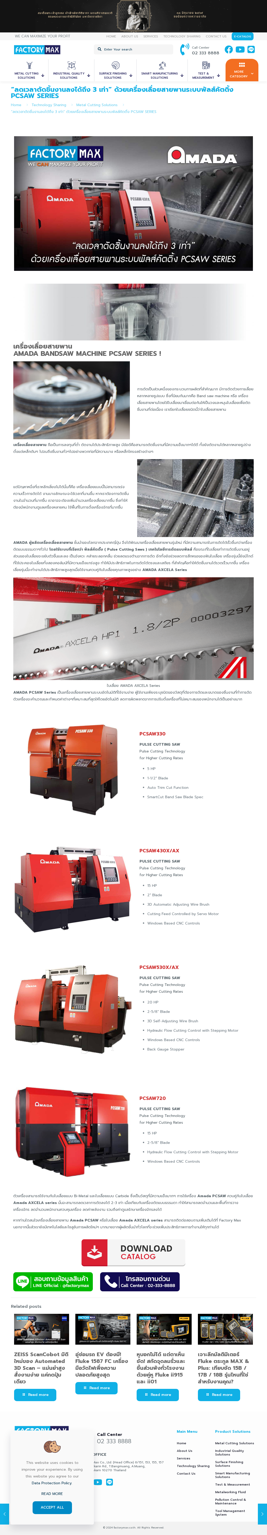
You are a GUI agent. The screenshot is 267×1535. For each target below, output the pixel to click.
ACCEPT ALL (52, 1507)
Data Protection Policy (52, 1483)
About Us (184, 1450)
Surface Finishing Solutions (229, 1464)
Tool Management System (230, 1513)
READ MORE (52, 1494)
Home (16, 105)
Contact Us (186, 1473)
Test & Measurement (232, 1484)
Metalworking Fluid (230, 1492)
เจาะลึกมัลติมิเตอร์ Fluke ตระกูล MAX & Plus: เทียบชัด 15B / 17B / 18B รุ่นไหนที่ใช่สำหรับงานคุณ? (223, 1367)
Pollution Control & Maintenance (230, 1501)
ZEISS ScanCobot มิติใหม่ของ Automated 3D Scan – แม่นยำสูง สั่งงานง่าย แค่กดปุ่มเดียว (41, 1367)
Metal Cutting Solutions (97, 105)
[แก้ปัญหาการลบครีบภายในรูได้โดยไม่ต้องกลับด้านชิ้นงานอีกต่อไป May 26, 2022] (262, 1514)
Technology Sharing (49, 105)
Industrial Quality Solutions (229, 1452)
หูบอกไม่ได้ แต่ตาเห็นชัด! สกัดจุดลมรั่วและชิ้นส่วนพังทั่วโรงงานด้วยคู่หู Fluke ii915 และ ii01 (161, 1367)
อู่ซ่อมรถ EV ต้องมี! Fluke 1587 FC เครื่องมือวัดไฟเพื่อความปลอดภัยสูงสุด (101, 1364)
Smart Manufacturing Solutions (232, 1475)
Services (183, 1458)
